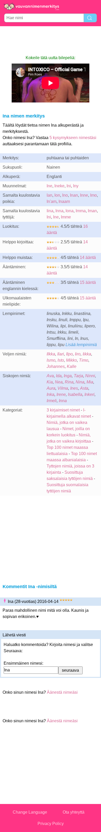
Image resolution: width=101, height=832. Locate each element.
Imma (81, 211)
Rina (69, 382)
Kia (50, 382)
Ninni (90, 376)
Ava (50, 376)
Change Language (30, 812)
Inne (84, 195)
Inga (68, 376)
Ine (49, 186)
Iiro (78, 354)
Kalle (71, 366)
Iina (50, 211)
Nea (59, 382)
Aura (51, 388)
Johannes (56, 366)
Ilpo (69, 354)
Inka (50, 394)
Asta (84, 388)
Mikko (71, 360)
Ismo (51, 360)
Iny (75, 186)
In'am (51, 201)
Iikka (87, 354)
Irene (61, 394)
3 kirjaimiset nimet (63, 410)
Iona (70, 211)
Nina (80, 382)
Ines (74, 388)
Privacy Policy (51, 823)
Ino (65, 195)
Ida (59, 376)
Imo (93, 195)
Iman (92, 211)
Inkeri (89, 394)
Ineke (59, 186)
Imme (66, 217)
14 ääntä (88, 257)
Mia (89, 382)
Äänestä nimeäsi (62, 692)
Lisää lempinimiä (81, 344)
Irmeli (52, 400)
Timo (83, 360)
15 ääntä (88, 282)
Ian (49, 195)
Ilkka (51, 354)
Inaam (64, 201)
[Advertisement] (50, 40)
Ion (57, 195)
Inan (74, 195)
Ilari (60, 354)
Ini (69, 186)
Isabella (75, 394)
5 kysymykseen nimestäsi (72, 137)
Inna (59, 211)
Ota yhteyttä (73, 812)
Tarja (78, 376)
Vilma (62, 388)
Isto (60, 360)
